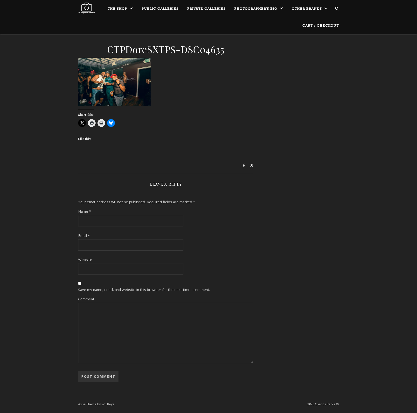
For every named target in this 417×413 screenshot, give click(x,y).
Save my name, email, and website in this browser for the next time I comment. (144, 289)
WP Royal (108, 404)
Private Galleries (206, 9)
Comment (86, 299)
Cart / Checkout (320, 26)
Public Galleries (160, 9)
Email (84, 235)
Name (84, 211)
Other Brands (307, 9)
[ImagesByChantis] (86, 8)
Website (85, 259)
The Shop (117, 9)
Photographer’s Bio (255, 9)
